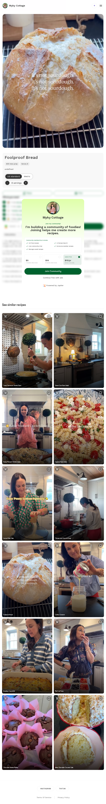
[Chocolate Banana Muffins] (27, 732)
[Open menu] (100, 5)
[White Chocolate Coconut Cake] (79, 732)
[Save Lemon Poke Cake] (49, 469)
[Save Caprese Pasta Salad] (101, 393)
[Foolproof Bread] (27, 579)
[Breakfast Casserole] (27, 656)
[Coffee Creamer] (79, 579)
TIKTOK (62, 789)
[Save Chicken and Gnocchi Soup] (101, 469)
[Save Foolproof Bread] (49, 546)
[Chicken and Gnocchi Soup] (79, 503)
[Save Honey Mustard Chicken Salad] (49, 393)
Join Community (53, 271)
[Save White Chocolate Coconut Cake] (101, 698)
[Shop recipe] (5, 317)
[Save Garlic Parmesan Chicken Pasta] (49, 316)
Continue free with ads (53, 278)
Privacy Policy (64, 797)
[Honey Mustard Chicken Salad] (27, 426)
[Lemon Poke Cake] (27, 503)
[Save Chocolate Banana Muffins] (49, 698)
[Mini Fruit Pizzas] (79, 656)
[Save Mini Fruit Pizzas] (101, 622)
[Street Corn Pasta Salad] (79, 350)
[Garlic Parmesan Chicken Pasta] (27, 350)
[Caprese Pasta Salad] (79, 426)
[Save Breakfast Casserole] (49, 622)
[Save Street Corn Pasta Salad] (101, 316)
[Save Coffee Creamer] (101, 546)
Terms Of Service (44, 797)
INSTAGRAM (45, 789)
